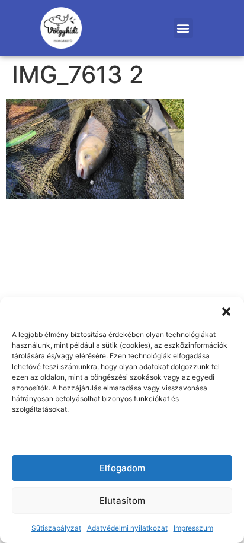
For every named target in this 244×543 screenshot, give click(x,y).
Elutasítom (122, 500)
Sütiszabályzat (56, 527)
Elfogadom (122, 468)
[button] (226, 311)
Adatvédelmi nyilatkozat (127, 527)
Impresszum (193, 527)
